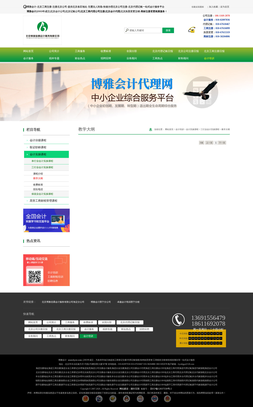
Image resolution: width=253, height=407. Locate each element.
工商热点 (157, 58)
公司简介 (54, 51)
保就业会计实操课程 (42, 194)
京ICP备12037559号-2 (161, 388)
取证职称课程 (38, 147)
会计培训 (209, 58)
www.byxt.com (75, 360)
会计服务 (28, 58)
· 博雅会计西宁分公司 (100, 302)
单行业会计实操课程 (42, 161)
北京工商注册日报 (214, 51)
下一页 (222, 143)
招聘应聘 (106, 58)
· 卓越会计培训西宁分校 (128, 302)
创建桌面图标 (198, 7)
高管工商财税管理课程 (43, 200)
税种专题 (54, 58)
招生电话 (38, 189)
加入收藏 (213, 6)
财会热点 (80, 58)
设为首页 (224, 6)
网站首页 (28, 51)
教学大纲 (38, 178)
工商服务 (80, 51)
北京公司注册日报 (188, 51)
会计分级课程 (38, 140)
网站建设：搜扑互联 (129, 388)
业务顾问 (131, 58)
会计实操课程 (38, 154)
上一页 (209, 143)
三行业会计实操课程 (42, 167)
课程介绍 (38, 173)
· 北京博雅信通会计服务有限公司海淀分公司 (62, 302)
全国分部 (131, 51)
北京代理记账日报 (162, 51)
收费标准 (106, 51)
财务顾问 (183, 58)
